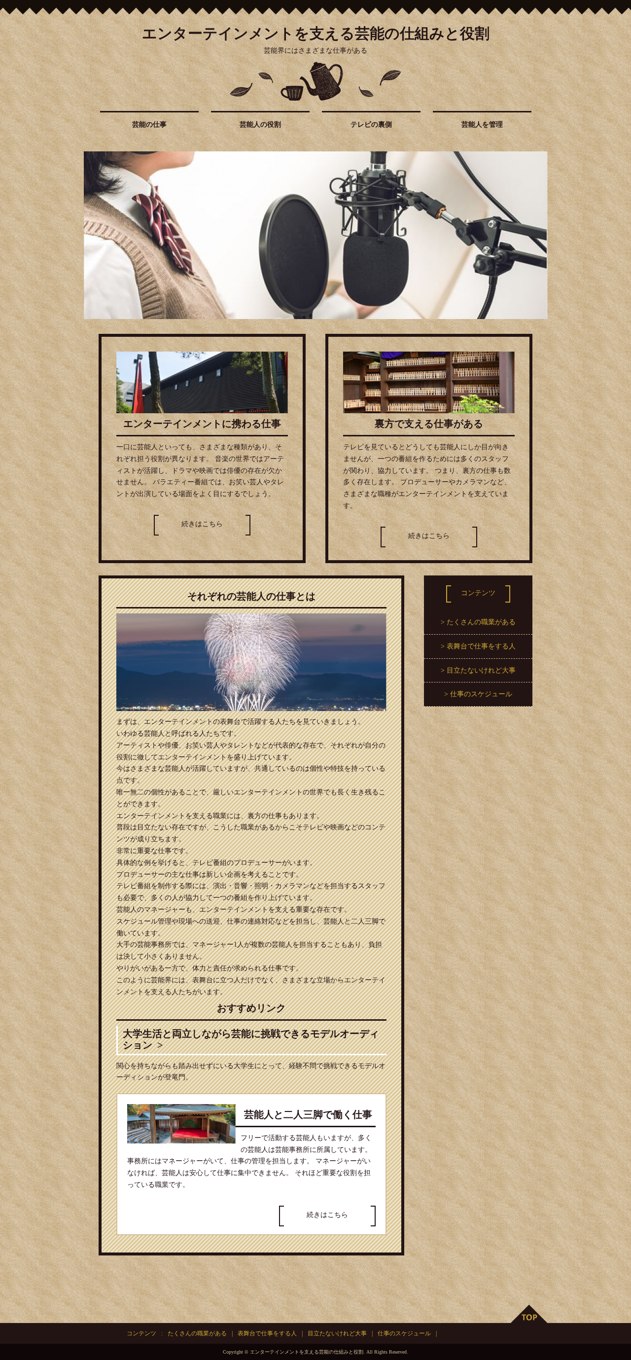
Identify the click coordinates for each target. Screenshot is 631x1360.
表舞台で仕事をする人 (481, 646)
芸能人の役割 (260, 124)
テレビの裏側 (371, 124)
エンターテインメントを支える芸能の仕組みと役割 (316, 33)
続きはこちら (202, 524)
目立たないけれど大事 (481, 670)
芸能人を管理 (482, 124)
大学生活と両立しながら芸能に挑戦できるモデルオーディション (251, 1040)
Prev (97, 235)
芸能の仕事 (149, 124)
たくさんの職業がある (481, 622)
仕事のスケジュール (481, 694)
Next (534, 235)
